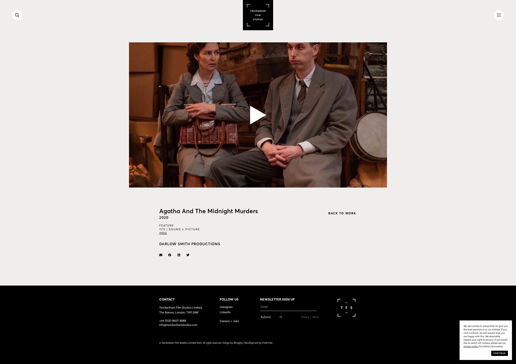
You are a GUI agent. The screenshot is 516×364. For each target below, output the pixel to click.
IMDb (163, 233)
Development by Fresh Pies (258, 342)
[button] (258, 115)
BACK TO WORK (342, 213)
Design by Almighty (233, 342)
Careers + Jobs (229, 321)
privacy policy (471, 346)
